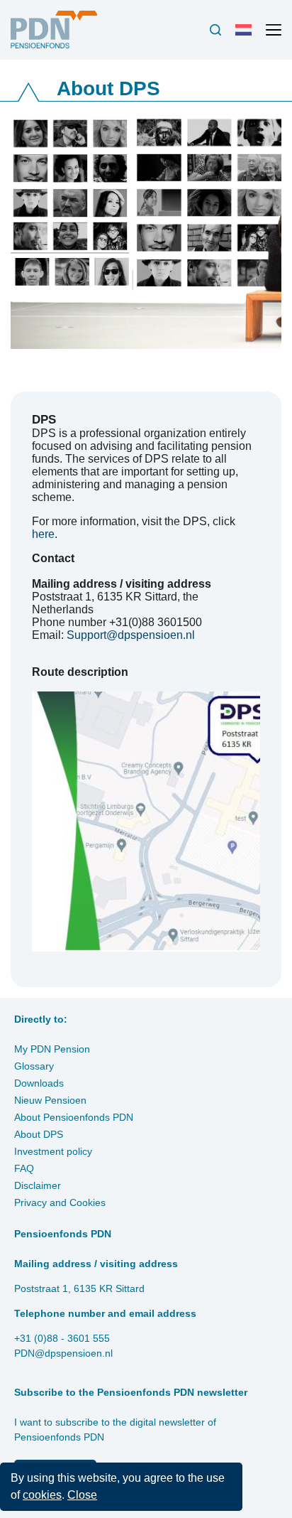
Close (82, 1495)
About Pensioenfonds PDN (73, 1117)
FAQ (24, 1168)
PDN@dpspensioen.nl (63, 1353)
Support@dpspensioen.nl (131, 635)
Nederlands (246, 35)
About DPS (38, 1134)
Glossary (34, 1066)
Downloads (39, 1083)
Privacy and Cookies (60, 1202)
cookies (42, 1495)
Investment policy (53, 1151)
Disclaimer (37, 1185)
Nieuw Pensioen (50, 1100)
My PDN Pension (52, 1049)
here (43, 534)
